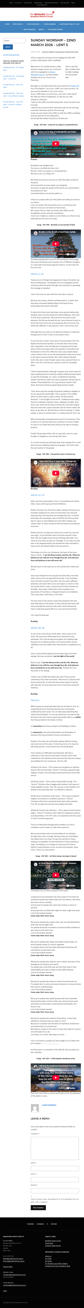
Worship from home (72, 52)
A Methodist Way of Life (51, 3)
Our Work (48, 1261)
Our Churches (28, 3)
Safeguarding (38, 3)
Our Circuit (18, 3)
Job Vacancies (65, 3)
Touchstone (49, 1243)
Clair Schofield (49, 1105)
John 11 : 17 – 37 (37, 495)
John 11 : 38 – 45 (37, 627)
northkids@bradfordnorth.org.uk (14, 1285)
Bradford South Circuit (53, 1241)
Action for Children (48, 52)
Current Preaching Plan (11, 55)
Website (34, 1185)
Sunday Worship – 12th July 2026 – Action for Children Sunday (13, 104)
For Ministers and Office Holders (56, 1264)
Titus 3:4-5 (35, 700)
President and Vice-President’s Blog (57, 1266)
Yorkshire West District (53, 1246)
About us (48, 1256)
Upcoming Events (42, 5)
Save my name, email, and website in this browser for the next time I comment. (55, 1200)
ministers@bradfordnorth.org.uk (14, 1275)
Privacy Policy (8, 1267)
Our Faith (48, 1259)
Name (33, 1163)
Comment (35, 1134)
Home (11, 3)
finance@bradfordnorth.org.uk (13, 1261)
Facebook (30, 1224)
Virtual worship (60, 52)
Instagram (40, 1224)
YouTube (54, 1224)
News (73, 3)
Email (34, 1174)
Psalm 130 (75, 86)
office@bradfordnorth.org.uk (13, 1259)
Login (5, 1291)
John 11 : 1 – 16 (37, 274)
